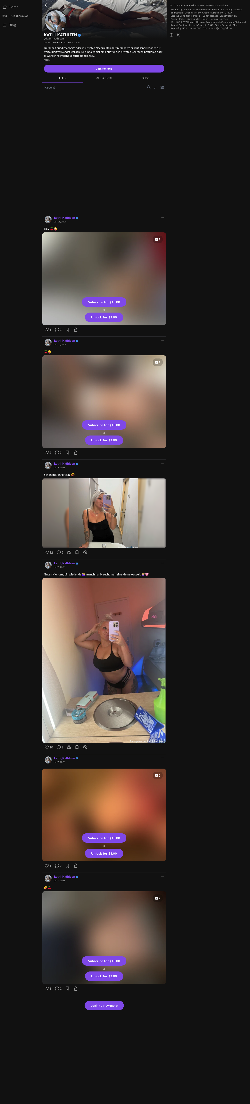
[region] (104, 513)
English (224, 28)
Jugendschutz (210, 15)
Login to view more (104, 1005)
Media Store (104, 78)
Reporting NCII (179, 28)
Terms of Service (219, 18)
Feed (62, 78)
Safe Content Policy (198, 18)
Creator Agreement (212, 12)
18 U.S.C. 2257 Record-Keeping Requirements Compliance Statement (208, 22)
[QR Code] (154, 5)
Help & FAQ (195, 28)
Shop (145, 78)
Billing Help (177, 12)
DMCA (228, 12)
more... (47, 59)
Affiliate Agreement (181, 9)
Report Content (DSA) (201, 25)
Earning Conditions (181, 15)
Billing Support (223, 25)
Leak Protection (228, 15)
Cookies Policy (193, 12)
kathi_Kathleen (64, 217)
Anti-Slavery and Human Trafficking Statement (218, 9)
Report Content (179, 25)
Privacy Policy (178, 18)
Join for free (104, 68)
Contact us (209, 28)
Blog (235, 25)
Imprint (197, 15)
